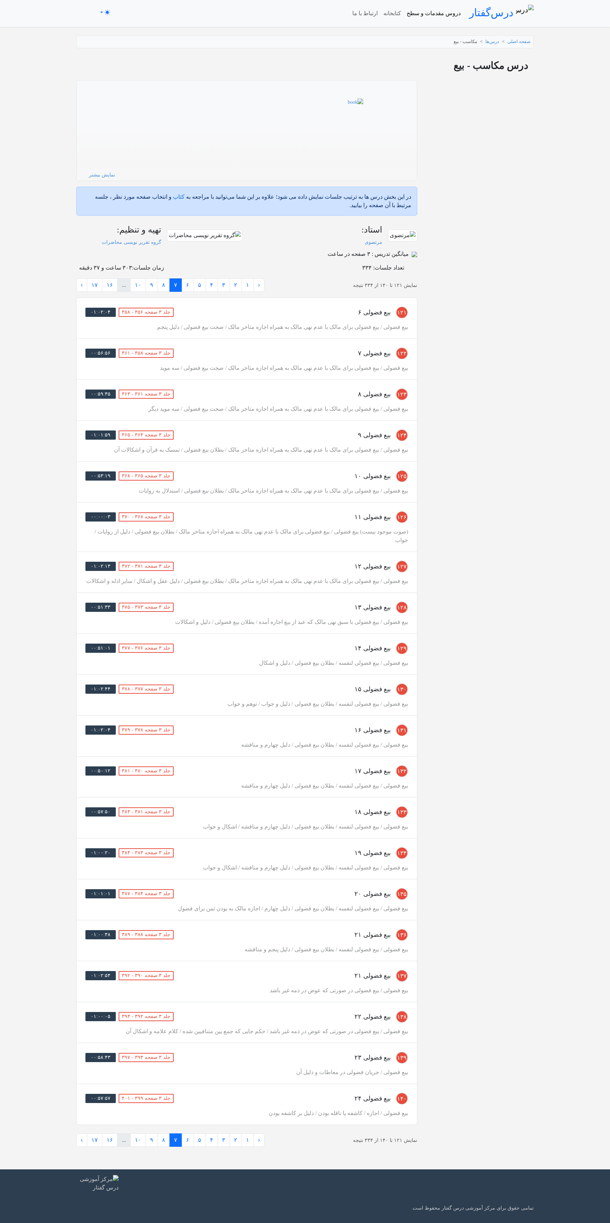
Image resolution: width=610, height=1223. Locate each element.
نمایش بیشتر (101, 174)
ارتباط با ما (365, 13)
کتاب (179, 197)
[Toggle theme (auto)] (105, 12)
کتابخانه (392, 13)
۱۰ (138, 285)
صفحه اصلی (519, 41)
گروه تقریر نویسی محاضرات (131, 242)
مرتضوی (373, 242)
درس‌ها (492, 41)
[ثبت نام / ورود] (86, 12)
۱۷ (94, 285)
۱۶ (110, 285)
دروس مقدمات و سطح (434, 13)
